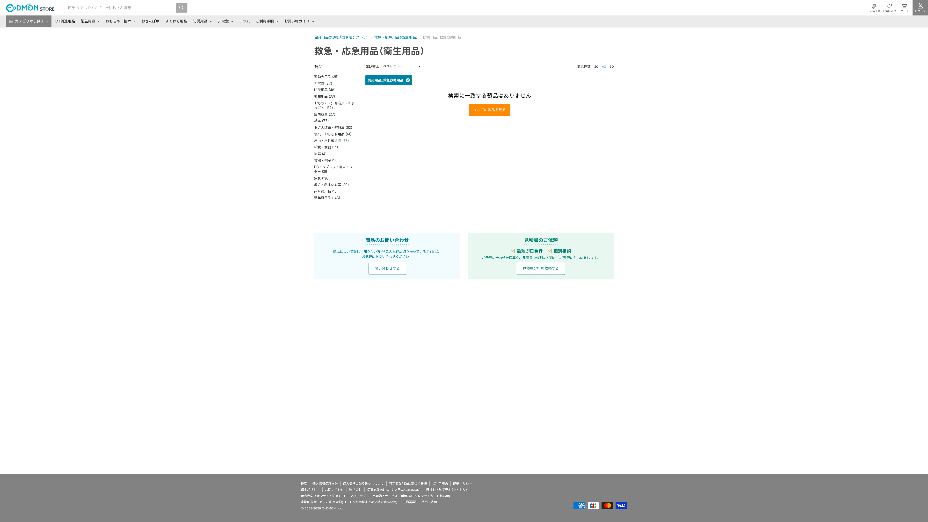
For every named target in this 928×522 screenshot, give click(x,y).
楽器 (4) (320, 154)
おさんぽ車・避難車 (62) (333, 127)
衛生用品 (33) (324, 96)
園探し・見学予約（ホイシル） (446, 490)
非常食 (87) (323, 83)
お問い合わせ (334, 490)
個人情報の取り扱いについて (363, 484)
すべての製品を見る (490, 110)
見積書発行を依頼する (541, 268)
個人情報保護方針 (325, 484)
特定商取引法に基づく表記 (408, 484)
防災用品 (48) (325, 90)
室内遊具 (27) (324, 114)
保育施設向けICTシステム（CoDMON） (394, 490)
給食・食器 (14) (326, 147)
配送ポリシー (462, 484)
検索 (304, 484)
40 (604, 66)
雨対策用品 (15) (326, 191)
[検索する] (181, 8)
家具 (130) (322, 178)
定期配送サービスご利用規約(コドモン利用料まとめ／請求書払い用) (349, 502)
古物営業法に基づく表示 (420, 502)
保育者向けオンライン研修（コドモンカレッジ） (334, 496)
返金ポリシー (310, 490)
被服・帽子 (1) (325, 160)
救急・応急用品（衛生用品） (396, 37)
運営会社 (355, 490)
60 (612, 66)
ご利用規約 (440, 484)
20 (596, 66)
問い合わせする (387, 268)
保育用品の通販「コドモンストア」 (341, 37)
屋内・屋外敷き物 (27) (331, 140)
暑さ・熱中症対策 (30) (331, 185)
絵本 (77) (321, 121)
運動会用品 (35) (326, 77)
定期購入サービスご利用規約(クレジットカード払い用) (411, 496)
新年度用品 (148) (327, 198)
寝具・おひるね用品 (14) (333, 134)
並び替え (372, 66)
